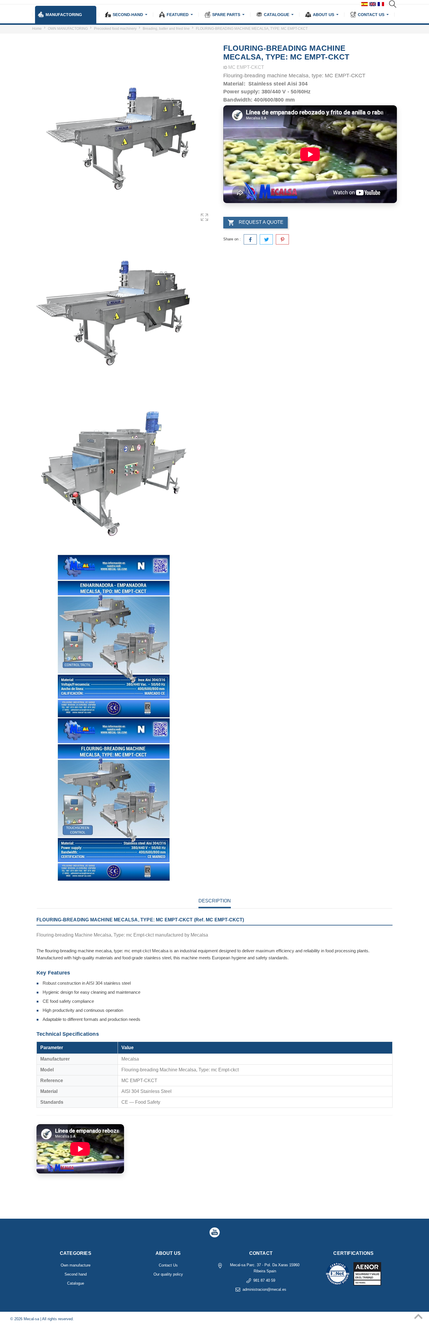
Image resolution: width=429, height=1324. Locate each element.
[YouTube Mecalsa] (214, 1232)
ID (225, 67)
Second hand (75, 1274)
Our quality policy (168, 1274)
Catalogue (75, 1283)
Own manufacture (75, 1265)
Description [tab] (214, 900)
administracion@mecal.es (264, 1289)
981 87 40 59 (264, 1280)
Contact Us (168, 1265)
